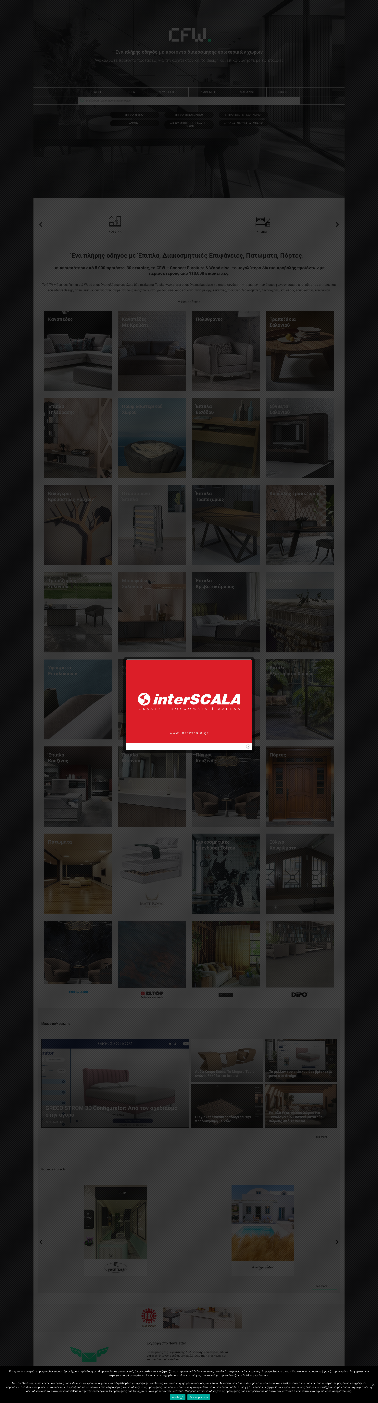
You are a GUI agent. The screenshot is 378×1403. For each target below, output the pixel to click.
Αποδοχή (177, 1397)
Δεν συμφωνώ (198, 1397)
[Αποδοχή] (373, 1385)
